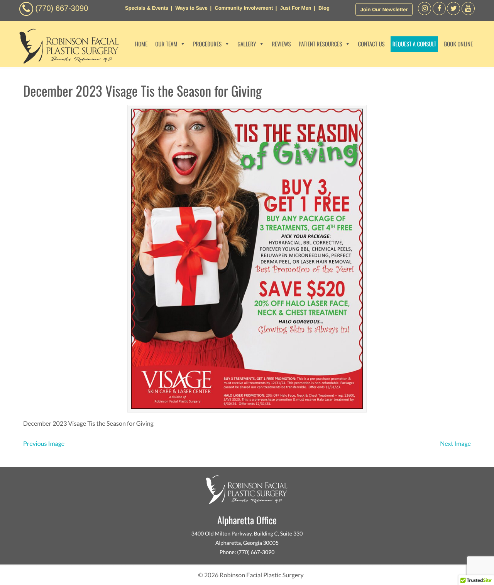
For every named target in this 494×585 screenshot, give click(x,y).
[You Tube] (468, 13)
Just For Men (295, 8)
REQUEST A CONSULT (414, 44)
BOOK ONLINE (458, 44)
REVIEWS (281, 44)
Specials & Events (146, 8)
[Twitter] (453, 13)
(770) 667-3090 (62, 8)
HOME (141, 44)
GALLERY (246, 44)
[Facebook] (424, 13)
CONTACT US (371, 44)
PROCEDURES (207, 44)
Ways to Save (191, 8)
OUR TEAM (166, 44)
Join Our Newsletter (384, 9)
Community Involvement (244, 8)
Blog (324, 8)
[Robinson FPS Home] (67, 61)
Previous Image (43, 443)
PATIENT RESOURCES (320, 44)
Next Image (455, 443)
